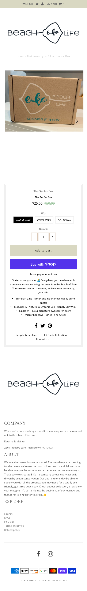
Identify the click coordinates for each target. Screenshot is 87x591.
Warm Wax (23, 220)
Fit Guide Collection (55, 335)
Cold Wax (64, 220)
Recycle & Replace (26, 335)
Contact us (42, 339)
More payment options (43, 274)
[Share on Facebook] (36, 326)
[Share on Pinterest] (50, 326)
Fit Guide (9, 521)
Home (20, 56)
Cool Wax (44, 220)
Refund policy (12, 530)
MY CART (55, 4)
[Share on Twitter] (42, 326)
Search (8, 513)
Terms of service (14, 525)
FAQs (7, 517)
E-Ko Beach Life (56, 580)
